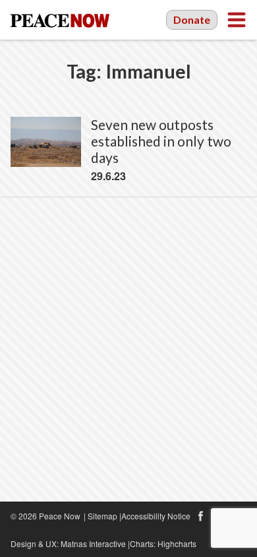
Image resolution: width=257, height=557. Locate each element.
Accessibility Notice (155, 515)
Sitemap (102, 515)
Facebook (200, 516)
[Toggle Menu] (236, 20)
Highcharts (176, 543)
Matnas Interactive (93, 543)
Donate (191, 19)
